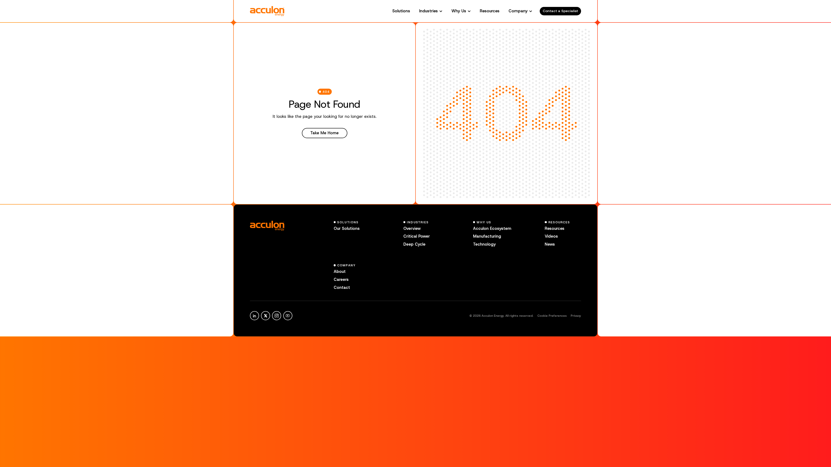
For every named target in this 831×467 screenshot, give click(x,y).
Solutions (401, 11)
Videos (551, 236)
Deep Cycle (414, 244)
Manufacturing (487, 236)
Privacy (576, 316)
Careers (341, 279)
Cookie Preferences (552, 316)
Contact (342, 287)
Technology (484, 244)
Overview (412, 228)
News (550, 244)
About (340, 271)
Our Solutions (347, 228)
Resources (489, 11)
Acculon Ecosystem (492, 228)
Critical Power (416, 236)
